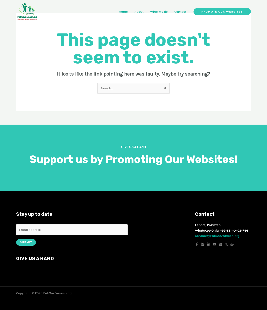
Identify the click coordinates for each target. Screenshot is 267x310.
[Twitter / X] (226, 244)
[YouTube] (214, 244)
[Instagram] (220, 244)
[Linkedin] (208, 244)
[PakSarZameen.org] (27, 11)
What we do (159, 11)
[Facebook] (197, 244)
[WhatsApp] (232, 244)
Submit (26, 242)
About (138, 11)
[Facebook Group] (202, 244)
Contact (180, 11)
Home (123, 11)
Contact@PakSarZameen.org (217, 236)
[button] (222, 11)
